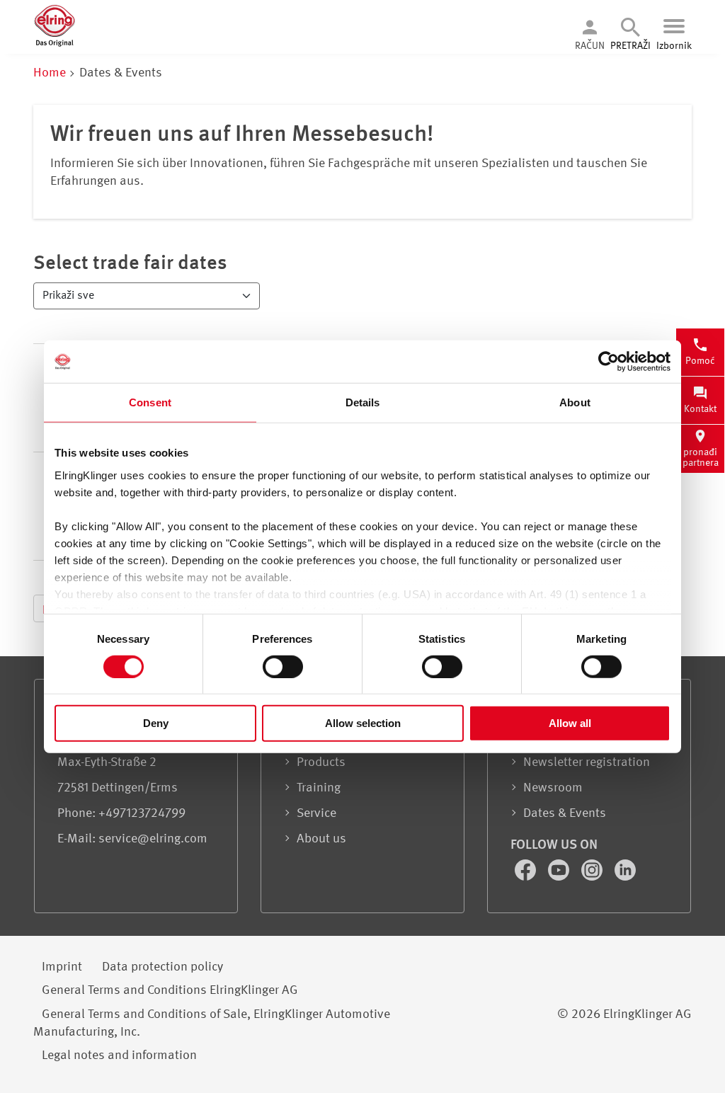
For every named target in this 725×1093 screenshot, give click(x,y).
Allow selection (363, 723)
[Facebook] (527, 877)
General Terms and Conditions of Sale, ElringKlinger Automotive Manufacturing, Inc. (211, 1023)
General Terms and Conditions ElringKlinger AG (170, 990)
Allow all (570, 723)
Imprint (62, 967)
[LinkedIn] (625, 877)
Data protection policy (162, 967)
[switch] (283, 667)
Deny (156, 723)
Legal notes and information (119, 1055)
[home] (54, 44)
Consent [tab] (150, 402)
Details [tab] (363, 402)
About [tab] (574, 402)
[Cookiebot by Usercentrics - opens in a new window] (608, 361)
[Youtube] (560, 877)
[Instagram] (593, 877)
